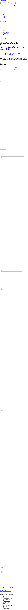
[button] (6, 591)
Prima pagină (2, 39)
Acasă (4, 13)
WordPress (12, 587)
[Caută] (15, 6)
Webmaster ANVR (8, 52)
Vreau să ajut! (3, 21)
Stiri (13, 54)
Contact (5, 19)
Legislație (5, 16)
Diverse (9, 54)
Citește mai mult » (10, 61)
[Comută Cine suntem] (24, 32)
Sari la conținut (3, 0)
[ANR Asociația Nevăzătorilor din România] (7, 11)
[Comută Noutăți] (24, 34)
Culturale (5, 54)
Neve (1, 587)
